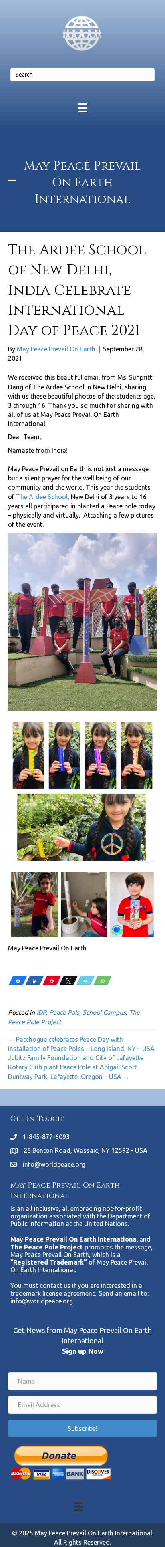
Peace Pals (64, 1012)
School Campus (104, 1012)
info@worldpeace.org (54, 1164)
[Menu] (82, 107)
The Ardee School (42, 496)
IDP (41, 1012)
